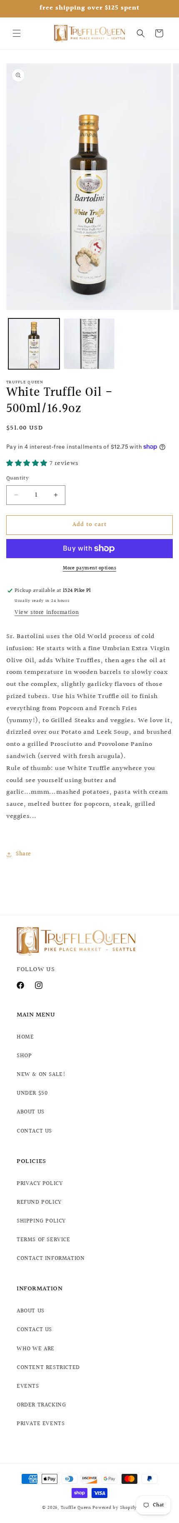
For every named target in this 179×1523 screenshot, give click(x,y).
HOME (25, 1037)
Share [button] (23, 854)
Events (28, 1386)
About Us (31, 1311)
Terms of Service (43, 1240)
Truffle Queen (76, 1507)
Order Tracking (41, 1405)
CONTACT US (34, 1131)
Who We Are (36, 1349)
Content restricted (48, 1367)
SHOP (24, 1056)
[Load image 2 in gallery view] (89, 344)
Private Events (41, 1424)
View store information (47, 612)
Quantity (17, 478)
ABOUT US (31, 1112)
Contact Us (34, 1329)
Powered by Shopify (114, 1507)
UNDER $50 (32, 1093)
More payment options (89, 568)
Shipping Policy (41, 1221)
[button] (16, 33)
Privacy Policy (39, 1183)
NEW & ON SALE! (41, 1074)
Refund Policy (39, 1202)
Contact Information (51, 1258)
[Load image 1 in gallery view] (34, 344)
